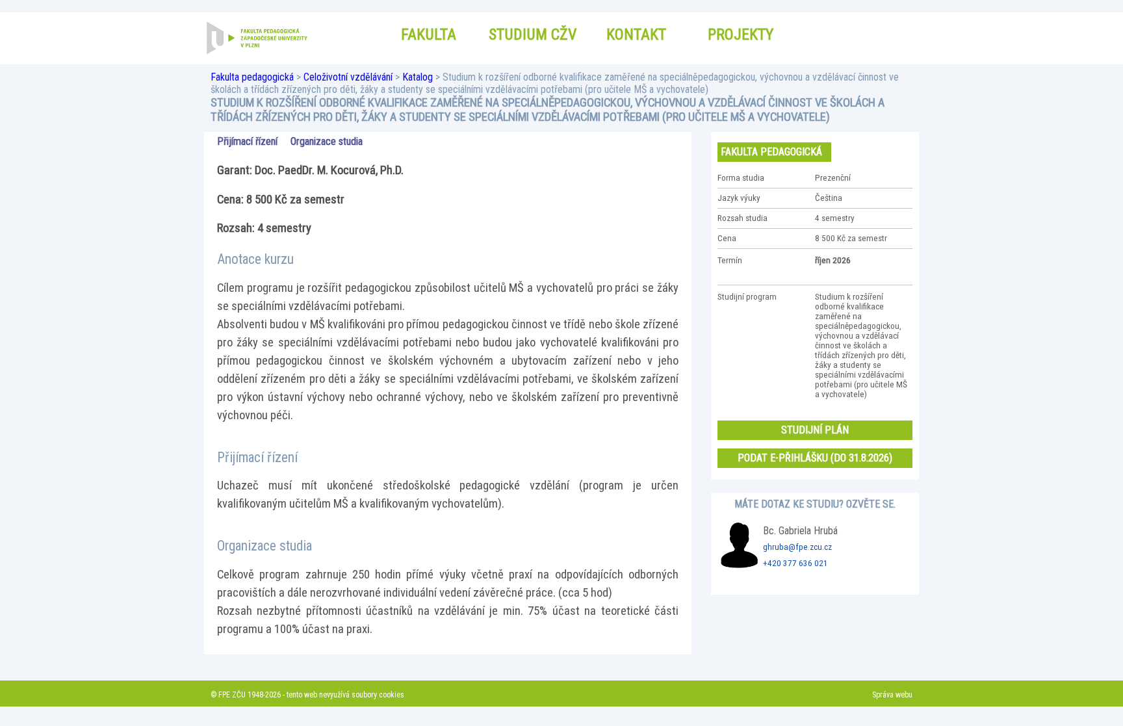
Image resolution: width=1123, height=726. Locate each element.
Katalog (417, 77)
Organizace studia (326, 141)
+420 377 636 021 (795, 563)
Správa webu (892, 694)
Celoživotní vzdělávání (348, 77)
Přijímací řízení (247, 141)
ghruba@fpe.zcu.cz (797, 547)
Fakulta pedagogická (252, 77)
